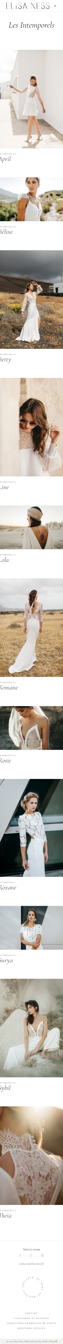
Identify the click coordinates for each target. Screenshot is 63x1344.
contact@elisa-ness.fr (31, 1264)
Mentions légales (31, 1328)
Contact (31, 1313)
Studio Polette (48, 1341)
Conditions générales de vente (31, 1323)
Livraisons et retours (31, 1318)
